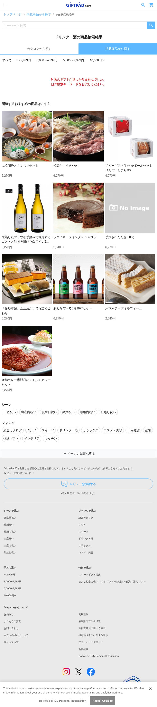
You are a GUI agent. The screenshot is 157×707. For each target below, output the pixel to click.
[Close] (150, 688)
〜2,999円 (24, 60)
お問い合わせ (11, 628)
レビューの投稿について (17, 473)
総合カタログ (85, 517)
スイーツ (83, 531)
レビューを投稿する (83, 484)
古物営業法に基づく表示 (91, 628)
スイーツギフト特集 (89, 574)
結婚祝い (9, 524)
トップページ (12, 14)
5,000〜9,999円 (73, 60)
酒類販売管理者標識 (89, 621)
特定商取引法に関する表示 (93, 635)
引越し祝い (10, 552)
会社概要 (83, 649)
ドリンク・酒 (85, 538)
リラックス (84, 545)
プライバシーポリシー (90, 642)
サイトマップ (11, 642)
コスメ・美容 (85, 552)
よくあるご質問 (12, 621)
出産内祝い (10, 545)
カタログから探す (39, 48)
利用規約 (83, 614)
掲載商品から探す (39, 14)
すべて (7, 60)
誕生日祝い (10, 517)
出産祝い (9, 538)
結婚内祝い (10, 531)
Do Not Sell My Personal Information (62, 700)
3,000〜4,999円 (47, 60)
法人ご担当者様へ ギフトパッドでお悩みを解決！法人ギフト (111, 581)
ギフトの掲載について (16, 635)
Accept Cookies (103, 700)
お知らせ (9, 614)
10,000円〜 (97, 60)
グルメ (82, 524)
